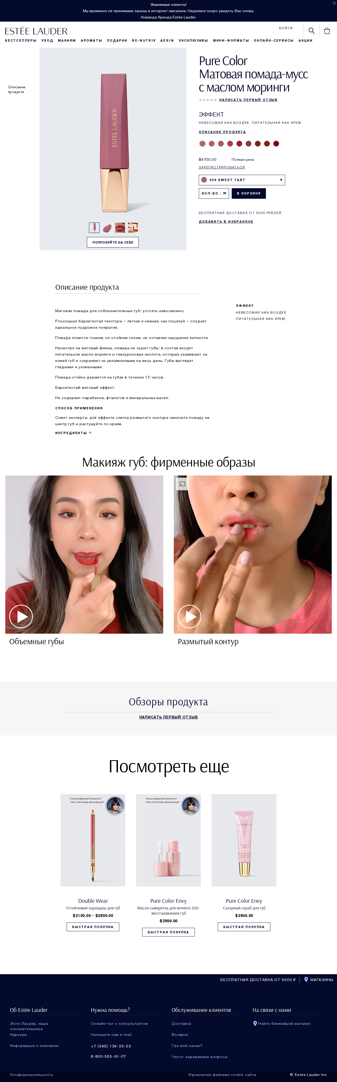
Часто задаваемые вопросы (199, 1056)
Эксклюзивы (193, 40)
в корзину (249, 193)
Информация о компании (34, 1045)
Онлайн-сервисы (274, 40)
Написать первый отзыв (248, 100)
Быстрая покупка (93, 927)
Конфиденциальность (31, 1074)
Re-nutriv (144, 40)
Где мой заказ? (187, 1045)
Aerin (167, 40)
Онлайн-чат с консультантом (119, 1023)
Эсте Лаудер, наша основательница (29, 1023)
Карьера (18, 1034)
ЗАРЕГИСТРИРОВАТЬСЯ (222, 167)
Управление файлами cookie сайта (222, 1074)
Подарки (117, 40)
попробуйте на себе (112, 242)
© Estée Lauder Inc (308, 1074)
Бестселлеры (21, 40)
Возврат (180, 1034)
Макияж (67, 40)
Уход (47, 40)
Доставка (181, 1023)
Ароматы (91, 40)
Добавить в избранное (226, 222)
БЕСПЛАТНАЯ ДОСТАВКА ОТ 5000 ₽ (258, 979)
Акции (306, 40)
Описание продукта (17, 89)
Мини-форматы (231, 40)
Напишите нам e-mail (111, 1034)
